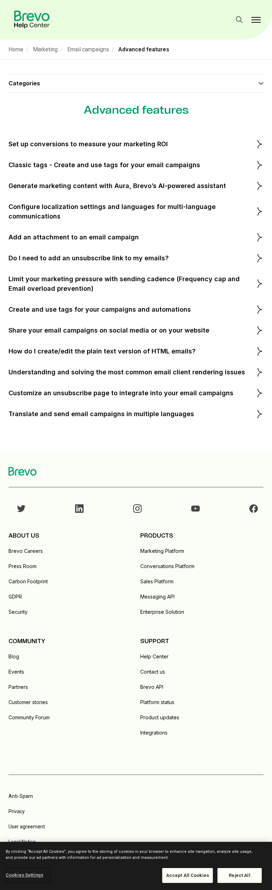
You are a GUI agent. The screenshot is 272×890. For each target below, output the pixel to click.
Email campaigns (88, 49)
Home (15, 49)
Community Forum (29, 717)
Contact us (152, 672)
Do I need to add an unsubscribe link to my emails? (88, 258)
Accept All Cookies (187, 875)
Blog (13, 656)
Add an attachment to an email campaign (73, 237)
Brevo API (151, 687)
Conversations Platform (167, 566)
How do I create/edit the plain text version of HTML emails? (102, 351)
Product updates (159, 717)
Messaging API (157, 597)
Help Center (154, 656)
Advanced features (143, 49)
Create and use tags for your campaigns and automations (99, 309)
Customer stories (28, 702)
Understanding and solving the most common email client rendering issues (126, 372)
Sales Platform (157, 581)
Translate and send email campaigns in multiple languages (101, 414)
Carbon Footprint (28, 581)
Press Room (22, 566)
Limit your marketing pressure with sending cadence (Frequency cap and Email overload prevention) (124, 283)
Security (18, 612)
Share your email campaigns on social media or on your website (108, 330)
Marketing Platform (162, 551)
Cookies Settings (24, 875)
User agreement (26, 826)
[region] (136, 866)
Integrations (154, 733)
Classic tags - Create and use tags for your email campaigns (104, 165)
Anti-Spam (20, 796)
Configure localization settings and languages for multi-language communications (112, 211)
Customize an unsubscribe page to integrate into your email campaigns (120, 393)
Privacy (16, 811)
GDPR (15, 597)
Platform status (157, 702)
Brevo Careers (25, 551)
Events (16, 672)
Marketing (45, 49)
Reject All (239, 875)
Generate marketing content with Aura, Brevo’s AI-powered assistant (117, 185)
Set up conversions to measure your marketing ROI (88, 144)
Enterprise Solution (162, 612)
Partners (18, 687)
